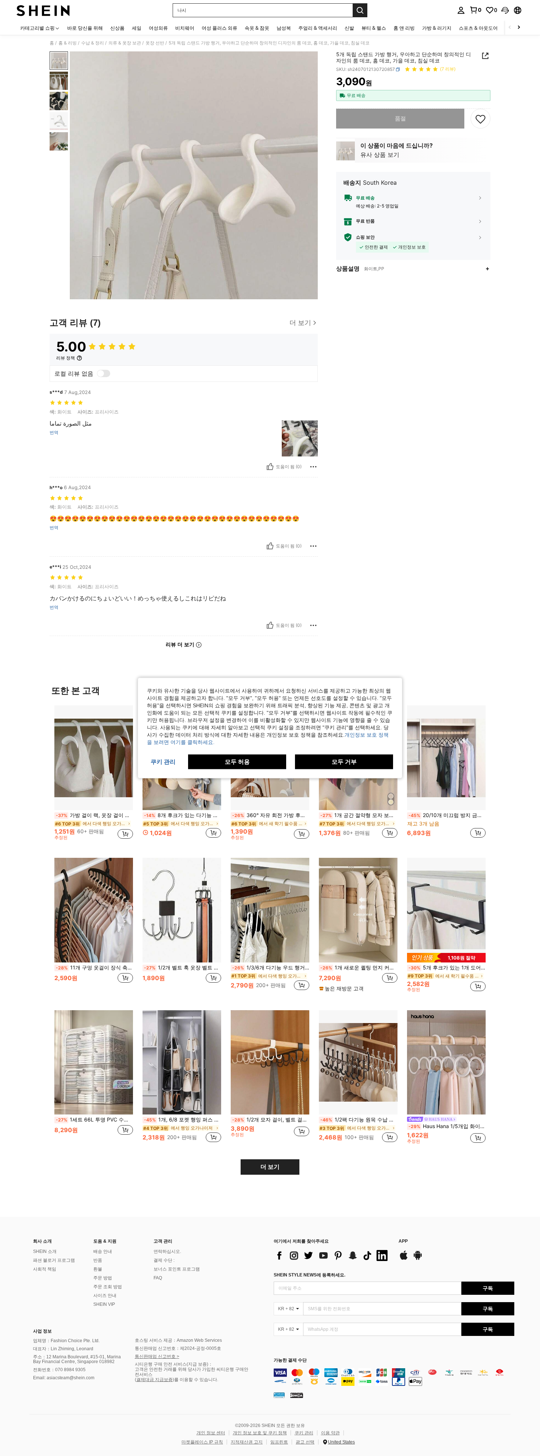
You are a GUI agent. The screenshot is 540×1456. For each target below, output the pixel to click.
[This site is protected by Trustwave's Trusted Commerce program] (279, 1395)
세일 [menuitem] (136, 28)
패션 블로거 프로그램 (54, 1260)
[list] (332, 1255)
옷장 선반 (154, 43)
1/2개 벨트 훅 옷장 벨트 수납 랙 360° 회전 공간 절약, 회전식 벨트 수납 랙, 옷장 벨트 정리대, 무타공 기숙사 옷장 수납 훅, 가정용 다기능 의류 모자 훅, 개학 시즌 (182, 968)
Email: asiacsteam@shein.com (63, 1377)
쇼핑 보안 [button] (365, 237)
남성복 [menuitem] (284, 28)
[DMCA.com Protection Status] (296, 1395)
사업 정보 (42, 1331)
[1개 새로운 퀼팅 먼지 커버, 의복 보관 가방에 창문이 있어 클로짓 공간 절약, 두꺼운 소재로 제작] (358, 910)
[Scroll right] (518, 28)
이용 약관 (330, 1432)
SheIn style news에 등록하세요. (309, 1275)
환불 (97, 1269)
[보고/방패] (313, 466)
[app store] (404, 1258)
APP (403, 1241)
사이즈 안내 (104, 1295)
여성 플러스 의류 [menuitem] (219, 28)
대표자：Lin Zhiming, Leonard (63, 1348)
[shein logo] (43, 10)
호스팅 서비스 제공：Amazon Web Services (178, 1340)
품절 (400, 118)
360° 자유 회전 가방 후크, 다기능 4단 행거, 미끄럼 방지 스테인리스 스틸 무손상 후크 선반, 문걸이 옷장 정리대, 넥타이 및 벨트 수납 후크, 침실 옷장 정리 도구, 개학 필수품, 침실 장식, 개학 (270, 815)
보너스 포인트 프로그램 (177, 1269)
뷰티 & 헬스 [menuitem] (373, 28)
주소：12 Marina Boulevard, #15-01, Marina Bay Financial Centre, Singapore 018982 (77, 1359)
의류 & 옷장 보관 (124, 43)
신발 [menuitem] (349, 28)
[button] (505, 10)
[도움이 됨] (270, 466)
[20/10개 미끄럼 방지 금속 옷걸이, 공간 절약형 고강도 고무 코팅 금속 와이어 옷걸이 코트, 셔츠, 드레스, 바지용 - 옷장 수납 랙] (446, 757)
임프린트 (279, 1442)
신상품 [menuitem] (117, 28)
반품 (97, 1260)
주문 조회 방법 (107, 1286)
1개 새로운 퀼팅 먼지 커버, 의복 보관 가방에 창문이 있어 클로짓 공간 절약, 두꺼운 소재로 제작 (358, 968)
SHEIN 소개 (45, 1251)
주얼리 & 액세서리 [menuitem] (317, 28)
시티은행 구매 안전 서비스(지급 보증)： (174, 1364)
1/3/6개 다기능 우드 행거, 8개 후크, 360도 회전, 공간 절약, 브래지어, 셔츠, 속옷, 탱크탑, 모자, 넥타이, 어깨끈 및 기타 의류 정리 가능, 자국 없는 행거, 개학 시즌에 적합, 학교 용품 (270, 968)
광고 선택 (305, 1442)
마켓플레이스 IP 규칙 (202, 1442)
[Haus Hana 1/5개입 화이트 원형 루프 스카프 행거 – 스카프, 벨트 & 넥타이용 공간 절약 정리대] (446, 1062)
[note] (342, 988)
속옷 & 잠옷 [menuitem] (257, 28)
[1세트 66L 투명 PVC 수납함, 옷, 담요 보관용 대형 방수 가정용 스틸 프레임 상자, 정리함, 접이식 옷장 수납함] (93, 1062)
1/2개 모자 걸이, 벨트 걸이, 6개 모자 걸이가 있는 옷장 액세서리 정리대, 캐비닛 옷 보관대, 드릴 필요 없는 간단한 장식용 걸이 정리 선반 (270, 1120)
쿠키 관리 (304, 1432)
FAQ (158, 1277)
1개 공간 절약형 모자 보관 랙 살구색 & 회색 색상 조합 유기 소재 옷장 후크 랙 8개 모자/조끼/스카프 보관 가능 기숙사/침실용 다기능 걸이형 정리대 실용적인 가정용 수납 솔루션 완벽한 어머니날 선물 (358, 815)
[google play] (418, 1258)
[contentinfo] (394, 1377)
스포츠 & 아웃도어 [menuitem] (478, 28)
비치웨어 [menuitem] (184, 28)
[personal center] (461, 10)
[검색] (360, 10)
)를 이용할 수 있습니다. (195, 1379)
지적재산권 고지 (247, 1442)
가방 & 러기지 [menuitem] (436, 28)
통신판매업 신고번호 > (157, 1356)
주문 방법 (102, 1277)
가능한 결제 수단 (290, 1360)
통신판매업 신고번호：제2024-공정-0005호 (178, 1348)
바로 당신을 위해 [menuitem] (85, 28)
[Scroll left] (509, 28)
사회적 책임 (44, 1269)
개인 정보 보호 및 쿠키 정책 (260, 1432)
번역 (54, 432)
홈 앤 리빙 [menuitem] (404, 28)
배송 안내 (102, 1251)
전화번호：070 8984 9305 (59, 1369)
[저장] (480, 119)
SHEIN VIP (104, 1304)
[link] (475, 10)
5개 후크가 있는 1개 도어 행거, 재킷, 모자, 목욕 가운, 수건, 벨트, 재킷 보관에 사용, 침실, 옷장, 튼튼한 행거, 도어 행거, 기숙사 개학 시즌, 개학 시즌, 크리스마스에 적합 (447, 968)
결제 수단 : (164, 1260)
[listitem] (93, 775)
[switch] (103, 373)
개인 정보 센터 (211, 1432)
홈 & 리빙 (67, 43)
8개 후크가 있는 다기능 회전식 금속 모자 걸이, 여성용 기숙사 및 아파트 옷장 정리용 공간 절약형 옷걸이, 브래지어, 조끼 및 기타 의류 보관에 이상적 (182, 815)
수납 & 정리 (92, 43)
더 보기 (270, 1167)
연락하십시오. (167, 1251)
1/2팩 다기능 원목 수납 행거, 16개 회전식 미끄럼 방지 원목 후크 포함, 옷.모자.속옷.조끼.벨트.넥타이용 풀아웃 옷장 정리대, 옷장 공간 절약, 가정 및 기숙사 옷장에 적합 (358, 1120)
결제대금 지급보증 (154, 1379)
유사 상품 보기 (379, 154)
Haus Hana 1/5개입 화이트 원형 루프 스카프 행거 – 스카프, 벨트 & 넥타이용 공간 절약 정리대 (447, 1126)
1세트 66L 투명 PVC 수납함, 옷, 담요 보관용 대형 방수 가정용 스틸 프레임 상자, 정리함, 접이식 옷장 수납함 (94, 1120)
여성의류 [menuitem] (158, 28)
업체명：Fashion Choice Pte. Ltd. (66, 1340)
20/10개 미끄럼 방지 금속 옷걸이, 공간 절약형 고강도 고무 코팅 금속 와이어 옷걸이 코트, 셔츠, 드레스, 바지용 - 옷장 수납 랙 (447, 815)
